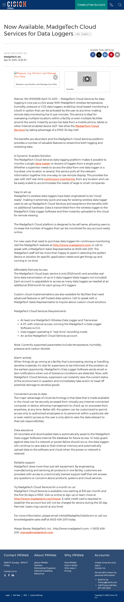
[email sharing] (117, 55)
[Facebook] (8, 575)
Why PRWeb (70, 562)
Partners (38, 565)
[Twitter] (5, 575)
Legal (7, 595)
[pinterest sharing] (111, 55)
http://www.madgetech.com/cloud (37, 498)
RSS (25, 595)
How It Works (70, 565)
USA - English (82, 34)
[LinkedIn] (13, 575)
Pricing (67, 571)
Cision (111, 595)
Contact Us (9, 571)
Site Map (16, 595)
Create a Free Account (105, 562)
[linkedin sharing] (105, 55)
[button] (120, 5)
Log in (97, 565)
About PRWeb (41, 562)
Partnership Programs (45, 568)
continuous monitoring (59, 179)
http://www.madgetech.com (72, 245)
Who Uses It (70, 568)
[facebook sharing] (93, 55)
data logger (42, 163)
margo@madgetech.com (36, 532)
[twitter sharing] (99, 55)
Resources (39, 573)
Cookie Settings (36, 595)
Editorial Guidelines (43, 571)
